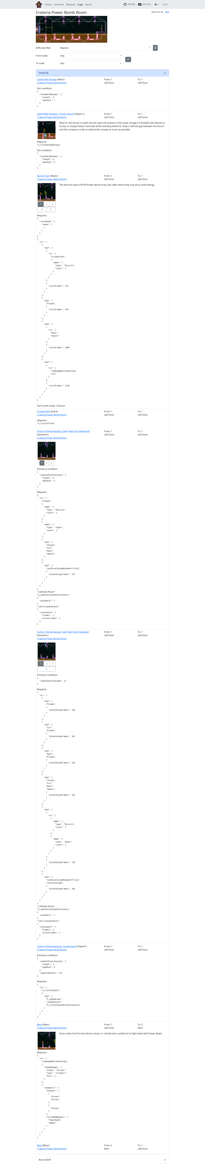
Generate (59, 4)
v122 (165, 4)
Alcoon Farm (43, 175)
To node (40, 63)
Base (39, 1024)
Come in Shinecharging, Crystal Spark (57, 946)
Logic (80, 4)
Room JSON (45, 1159)
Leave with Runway (47, 79)
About (88, 4)
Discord (146, 4)
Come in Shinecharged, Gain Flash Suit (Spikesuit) (63, 631)
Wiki (167, 12)
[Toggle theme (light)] (156, 4)
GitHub (131, 4)
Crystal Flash (43, 411)
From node (41, 55)
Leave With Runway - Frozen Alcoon (55, 113)
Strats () (43, 72)
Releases (70, 4)
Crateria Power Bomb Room (52, 82)
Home (48, 4)
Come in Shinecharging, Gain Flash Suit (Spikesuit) (63, 431)
